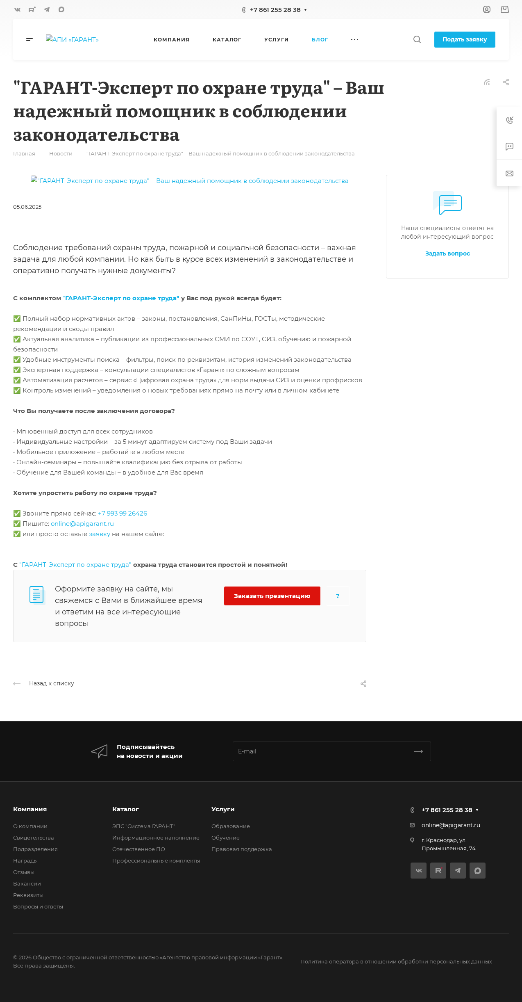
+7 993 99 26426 (122, 513)
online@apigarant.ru (82, 523)
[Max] (61, 9)
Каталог (125, 809)
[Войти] (486, 10)
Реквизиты (28, 895)
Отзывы (23, 872)
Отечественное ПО (138, 849)
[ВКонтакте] (17, 9)
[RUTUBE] (32, 9)
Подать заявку (465, 39)
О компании (30, 826)
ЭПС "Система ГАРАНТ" (143, 826)
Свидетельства (33, 837)
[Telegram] (47, 9)
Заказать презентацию (272, 596)
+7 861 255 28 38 (275, 10)
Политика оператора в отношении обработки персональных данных (396, 961)
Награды (25, 860)
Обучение (225, 837)
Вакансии (27, 883)
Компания (30, 809)
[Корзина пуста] (504, 10)
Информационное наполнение (156, 837)
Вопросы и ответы (38, 906)
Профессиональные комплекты (156, 860)
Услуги (223, 809)
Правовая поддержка (241, 849)
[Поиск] (417, 39)
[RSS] (487, 81)
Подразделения (35, 849)
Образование (230, 826)
